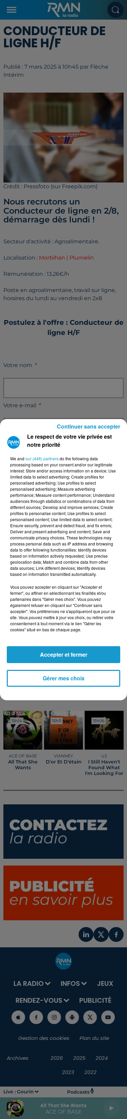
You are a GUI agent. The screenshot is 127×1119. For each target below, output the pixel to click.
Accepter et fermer (63, 654)
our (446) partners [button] (42, 458)
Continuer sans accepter (88, 426)
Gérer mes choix (64, 678)
